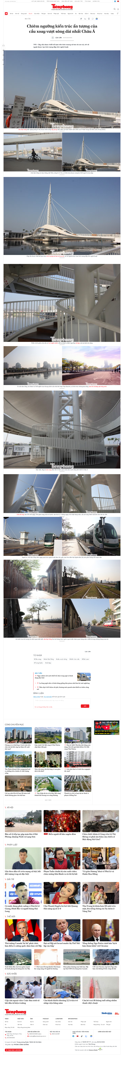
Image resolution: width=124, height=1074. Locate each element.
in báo (89, 18)
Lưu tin (3, 55)
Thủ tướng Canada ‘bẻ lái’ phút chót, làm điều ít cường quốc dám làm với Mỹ (23, 944)
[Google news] (92, 1036)
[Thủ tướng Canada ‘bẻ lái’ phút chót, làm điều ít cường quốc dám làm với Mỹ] (23, 930)
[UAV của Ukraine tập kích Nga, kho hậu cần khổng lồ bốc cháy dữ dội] (106, 957)
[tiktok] (82, 1036)
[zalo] (87, 1036)
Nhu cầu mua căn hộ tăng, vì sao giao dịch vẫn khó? (47, 770)
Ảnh (31, 1018)
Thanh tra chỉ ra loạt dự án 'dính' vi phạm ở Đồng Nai (76, 794)
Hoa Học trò (79, 1)
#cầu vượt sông (61, 659)
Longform (59, 1018)
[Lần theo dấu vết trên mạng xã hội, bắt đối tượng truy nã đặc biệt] (23, 858)
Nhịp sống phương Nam (24, 1027)
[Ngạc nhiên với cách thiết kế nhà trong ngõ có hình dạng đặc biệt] (84, 677)
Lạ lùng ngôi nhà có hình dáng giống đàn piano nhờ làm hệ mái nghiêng (64, 683)
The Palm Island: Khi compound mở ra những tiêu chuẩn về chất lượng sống (17, 771)
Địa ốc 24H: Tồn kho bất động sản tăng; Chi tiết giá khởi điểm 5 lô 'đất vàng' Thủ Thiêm (77, 747)
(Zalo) (39, 1034)
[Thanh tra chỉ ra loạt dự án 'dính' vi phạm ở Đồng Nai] (77, 783)
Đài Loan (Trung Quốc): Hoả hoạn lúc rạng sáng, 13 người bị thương (47, 968)
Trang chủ (6, 13)
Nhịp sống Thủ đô (9, 1027)
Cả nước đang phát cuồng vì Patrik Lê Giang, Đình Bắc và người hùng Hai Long (22, 909)
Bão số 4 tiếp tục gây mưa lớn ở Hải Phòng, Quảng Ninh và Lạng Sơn (21, 835)
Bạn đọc (83, 1024)
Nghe (3, 45)
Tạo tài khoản (48, 697)
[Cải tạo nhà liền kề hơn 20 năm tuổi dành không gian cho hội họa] (18, 783)
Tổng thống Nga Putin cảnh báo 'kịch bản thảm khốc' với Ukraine (99, 944)
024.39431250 (11, 1037)
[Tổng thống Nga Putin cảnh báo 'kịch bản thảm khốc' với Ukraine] (100, 930)
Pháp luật (56, 13)
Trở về (3, 64)
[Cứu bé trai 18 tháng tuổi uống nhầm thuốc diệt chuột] (100, 987)
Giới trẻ (50, 13)
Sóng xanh (24, 13)
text (85, 18)
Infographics (72, 1018)
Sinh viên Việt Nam (67, 1)
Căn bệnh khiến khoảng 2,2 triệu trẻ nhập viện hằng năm (61, 1001)
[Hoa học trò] (117, 1013)
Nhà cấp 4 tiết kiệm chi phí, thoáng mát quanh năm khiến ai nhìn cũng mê (63, 688)
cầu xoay (48, 470)
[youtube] (118, 1)
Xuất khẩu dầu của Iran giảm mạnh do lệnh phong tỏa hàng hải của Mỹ (17, 968)
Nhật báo (21, 1018)
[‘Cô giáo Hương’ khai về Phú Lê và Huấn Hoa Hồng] (100, 858)
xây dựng (54, 129)
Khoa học (99, 13)
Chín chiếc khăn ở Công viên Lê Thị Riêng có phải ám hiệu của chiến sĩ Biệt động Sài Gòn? (99, 837)
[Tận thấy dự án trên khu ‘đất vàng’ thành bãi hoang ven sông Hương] (48, 783)
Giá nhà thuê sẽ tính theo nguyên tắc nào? (77, 770)
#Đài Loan (85, 659)
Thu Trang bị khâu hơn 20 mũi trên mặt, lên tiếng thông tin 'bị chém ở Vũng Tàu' (99, 909)
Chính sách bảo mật (104, 1031)
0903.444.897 (56, 1034)
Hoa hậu (106, 13)
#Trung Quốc (38, 663)
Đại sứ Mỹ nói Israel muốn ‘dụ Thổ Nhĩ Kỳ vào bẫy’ (62, 944)
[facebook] (115, 1)
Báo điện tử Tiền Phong (62, 7)
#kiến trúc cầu (74, 659)
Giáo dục (92, 13)
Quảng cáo (96, 1)
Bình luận (3, 59)
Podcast (46, 1018)
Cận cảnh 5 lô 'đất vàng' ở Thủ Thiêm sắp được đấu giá (47, 746)
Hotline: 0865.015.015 (38, 1)
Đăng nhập (36, 697)
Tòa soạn (88, 1)
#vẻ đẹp (48, 663)
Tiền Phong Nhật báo (52, 1)
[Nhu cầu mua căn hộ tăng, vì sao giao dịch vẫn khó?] (48, 759)
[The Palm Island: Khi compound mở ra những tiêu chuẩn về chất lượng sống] (18, 759)
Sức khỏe (36, 13)
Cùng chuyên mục (14, 724)
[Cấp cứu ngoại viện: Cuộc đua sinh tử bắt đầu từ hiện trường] (23, 987)
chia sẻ (81, 18)
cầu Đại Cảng (48, 639)
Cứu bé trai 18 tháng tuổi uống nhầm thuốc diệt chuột (99, 1001)
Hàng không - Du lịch (99, 1024)
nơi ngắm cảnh (53, 343)
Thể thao (63, 13)
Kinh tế (17, 13)
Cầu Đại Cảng (22, 129)
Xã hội (11, 13)
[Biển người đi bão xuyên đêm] (62, 821)
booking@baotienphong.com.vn (37, 1036)
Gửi (85, 706)
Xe (76, 13)
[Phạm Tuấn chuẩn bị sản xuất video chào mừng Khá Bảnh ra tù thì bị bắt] (62, 858)
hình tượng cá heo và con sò (55, 256)
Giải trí (86, 13)
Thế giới (43, 13)
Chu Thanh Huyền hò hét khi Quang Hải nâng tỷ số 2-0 (61, 907)
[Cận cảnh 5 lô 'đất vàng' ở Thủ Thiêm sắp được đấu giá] (48, 735)
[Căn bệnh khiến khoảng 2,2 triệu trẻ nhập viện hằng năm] (62, 987)
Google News (96, 18)
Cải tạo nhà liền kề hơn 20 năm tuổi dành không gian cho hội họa (17, 794)
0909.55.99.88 (33, 1034)
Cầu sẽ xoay (21, 514)
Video (112, 13)
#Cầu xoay (37, 659)
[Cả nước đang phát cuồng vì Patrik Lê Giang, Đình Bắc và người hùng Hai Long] (23, 893)
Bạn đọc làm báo (14, 1050)
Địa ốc (30, 13)
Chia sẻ (3, 50)
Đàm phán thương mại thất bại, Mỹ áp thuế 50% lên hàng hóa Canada (75, 968)
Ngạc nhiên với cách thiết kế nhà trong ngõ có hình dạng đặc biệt (54, 677)
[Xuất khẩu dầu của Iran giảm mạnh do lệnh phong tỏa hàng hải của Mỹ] (18, 957)
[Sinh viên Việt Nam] (107, 1013)
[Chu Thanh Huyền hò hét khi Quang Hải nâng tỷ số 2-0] (62, 893)
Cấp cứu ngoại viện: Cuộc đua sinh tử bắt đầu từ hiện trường (22, 1001)
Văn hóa (81, 13)
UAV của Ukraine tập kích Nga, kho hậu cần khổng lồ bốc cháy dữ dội (105, 968)
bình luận (92, 18)
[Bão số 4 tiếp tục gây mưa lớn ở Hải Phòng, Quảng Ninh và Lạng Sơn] (23, 821)
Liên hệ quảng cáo (33, 1031)
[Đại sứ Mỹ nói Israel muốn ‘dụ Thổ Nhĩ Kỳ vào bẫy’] (62, 930)
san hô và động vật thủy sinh (98, 386)
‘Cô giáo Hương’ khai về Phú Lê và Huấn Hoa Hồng (98, 872)
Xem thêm (117, 13)
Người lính (70, 13)
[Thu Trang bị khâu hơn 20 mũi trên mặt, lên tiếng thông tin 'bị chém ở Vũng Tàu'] (100, 893)
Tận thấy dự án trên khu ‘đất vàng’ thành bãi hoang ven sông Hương (48, 794)
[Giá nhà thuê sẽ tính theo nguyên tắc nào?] (77, 759)
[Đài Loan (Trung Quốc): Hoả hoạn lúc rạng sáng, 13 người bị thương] (47, 957)
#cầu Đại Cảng (49, 659)
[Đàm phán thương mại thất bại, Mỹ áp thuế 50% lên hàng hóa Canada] (76, 957)
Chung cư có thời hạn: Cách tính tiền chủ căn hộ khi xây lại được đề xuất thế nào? (18, 747)
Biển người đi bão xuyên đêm (62, 834)
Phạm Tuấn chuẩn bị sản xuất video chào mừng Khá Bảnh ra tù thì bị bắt (60, 872)
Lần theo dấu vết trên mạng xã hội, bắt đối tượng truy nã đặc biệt (23, 872)
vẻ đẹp (78, 343)
